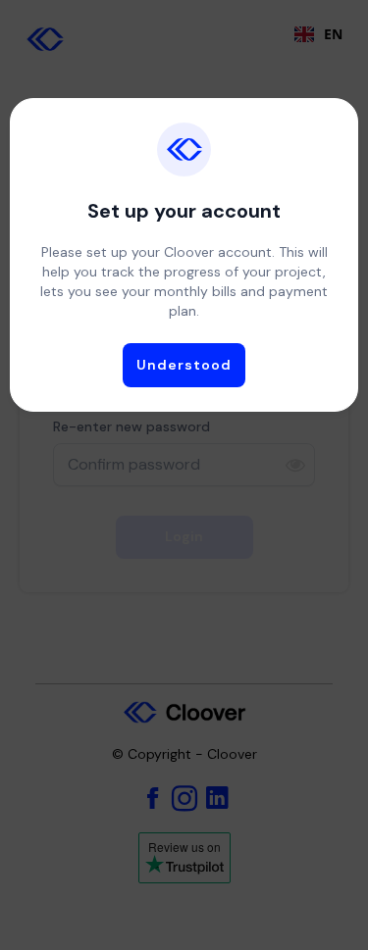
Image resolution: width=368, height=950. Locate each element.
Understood (184, 365)
